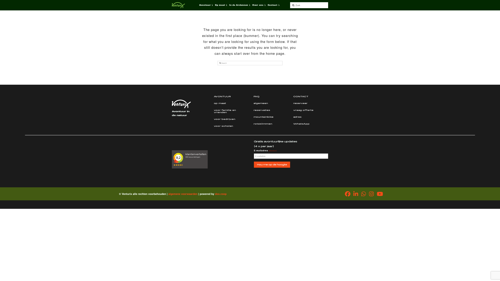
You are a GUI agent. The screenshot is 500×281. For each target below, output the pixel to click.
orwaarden (190, 194)
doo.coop (221, 194)
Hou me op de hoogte (272, 164)
